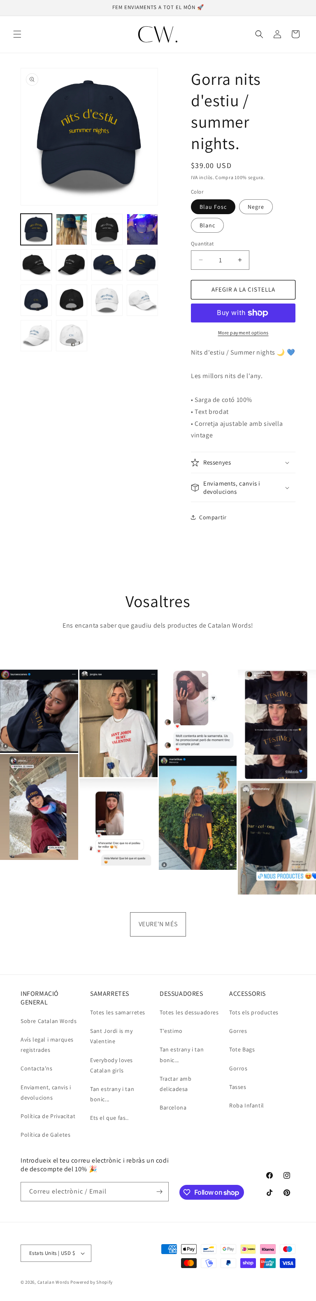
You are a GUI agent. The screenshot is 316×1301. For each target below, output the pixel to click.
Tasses (237, 1087)
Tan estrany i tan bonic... (112, 1094)
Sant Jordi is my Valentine (111, 1036)
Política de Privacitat (48, 1116)
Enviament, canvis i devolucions (46, 1092)
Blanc (207, 225)
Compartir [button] (212, 517)
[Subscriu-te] (159, 1191)
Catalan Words (53, 1282)
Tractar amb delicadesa (176, 1084)
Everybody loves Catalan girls (111, 1065)
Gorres (238, 1031)
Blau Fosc (213, 206)
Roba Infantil (246, 1105)
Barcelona (173, 1107)
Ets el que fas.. (109, 1117)
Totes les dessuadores (189, 1012)
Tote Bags (242, 1049)
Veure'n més (158, 924)
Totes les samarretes (117, 1012)
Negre (256, 206)
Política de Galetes (45, 1134)
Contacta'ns (37, 1068)
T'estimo (171, 1031)
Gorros (238, 1068)
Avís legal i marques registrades (47, 1044)
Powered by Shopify (91, 1282)
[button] (17, 34)
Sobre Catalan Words (49, 1021)
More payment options (243, 332)
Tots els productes (254, 1012)
